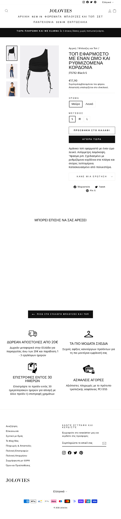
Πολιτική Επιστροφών (17, 450)
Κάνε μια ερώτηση (92, 176)
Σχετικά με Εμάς (14, 436)
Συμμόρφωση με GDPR (18, 460)
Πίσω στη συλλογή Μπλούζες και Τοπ (62, 314)
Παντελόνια (43, 22)
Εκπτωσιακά (78, 22)
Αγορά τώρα (92, 139)
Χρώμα (74, 98)
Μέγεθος (76, 113)
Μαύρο (76, 104)
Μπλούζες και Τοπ (79, 16)
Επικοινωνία (12, 431)
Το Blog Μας (12, 441)
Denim (60, 22)
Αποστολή (74, 87)
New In (37, 16)
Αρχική (24, 16)
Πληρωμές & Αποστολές (18, 445)
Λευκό (89, 104)
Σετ (100, 16)
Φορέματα (53, 16)
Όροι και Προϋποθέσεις (18, 465)
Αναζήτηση (11, 426)
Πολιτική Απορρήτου (16, 455)
